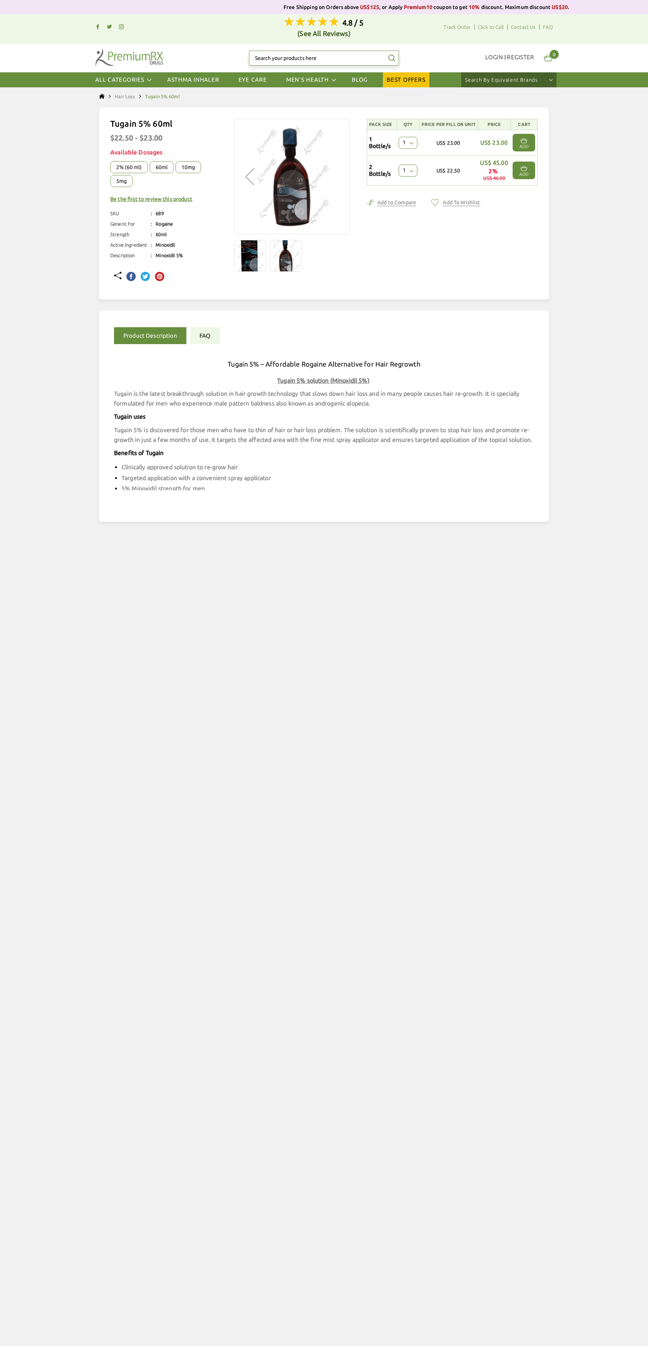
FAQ (548, 27)
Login (494, 57)
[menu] (324, 79)
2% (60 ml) (129, 167)
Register (520, 57)
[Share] (118, 276)
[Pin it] (159, 277)
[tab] (148, 335)
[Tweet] (145, 277)
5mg (121, 181)
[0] (548, 58)
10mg (188, 167)
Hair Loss (125, 96)
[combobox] (324, 58)
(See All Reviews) (323, 33)
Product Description (150, 335)
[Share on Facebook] (131, 277)
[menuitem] (193, 79)
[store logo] (129, 57)
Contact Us (523, 27)
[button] (252, 256)
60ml (162, 167)
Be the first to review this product (151, 199)
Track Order (457, 27)
